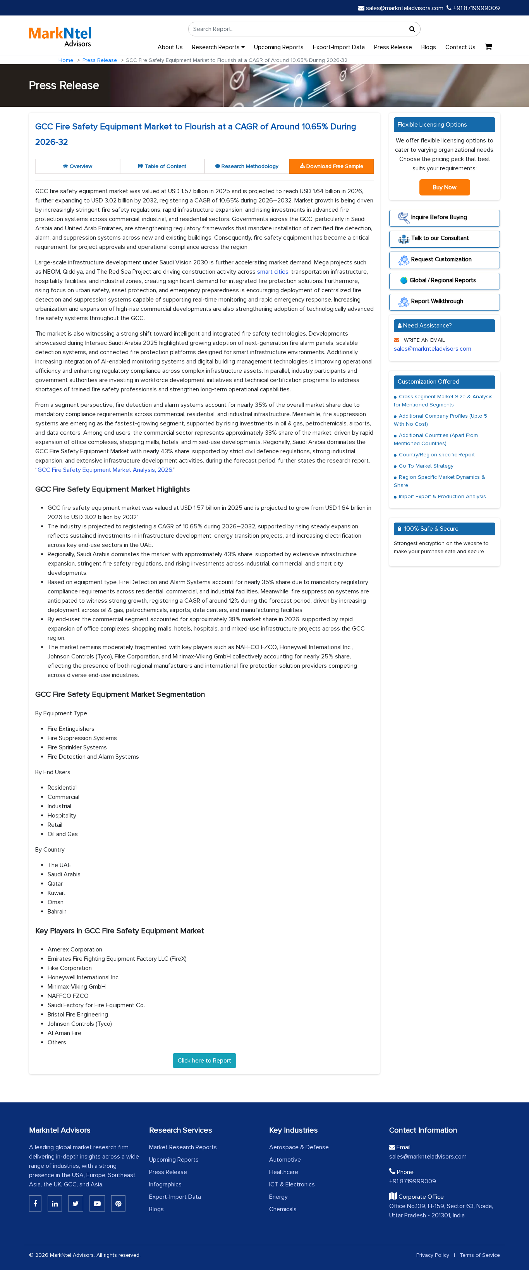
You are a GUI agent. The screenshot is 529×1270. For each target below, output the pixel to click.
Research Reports (216, 47)
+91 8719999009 (476, 8)
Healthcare (283, 1172)
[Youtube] (97, 1203)
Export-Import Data (339, 47)
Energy (278, 1197)
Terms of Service (480, 1255)
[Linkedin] (35, 1203)
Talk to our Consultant (439, 238)
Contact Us (460, 47)
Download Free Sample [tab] (334, 166)
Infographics (165, 1184)
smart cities (273, 272)
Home (65, 60)
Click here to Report (204, 1060)
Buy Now (445, 187)
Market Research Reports (183, 1147)
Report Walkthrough (436, 301)
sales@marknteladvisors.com (404, 8)
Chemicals (283, 1209)
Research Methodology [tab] (249, 166)
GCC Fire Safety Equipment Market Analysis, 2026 (105, 470)
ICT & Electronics (292, 1184)
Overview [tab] (80, 166)
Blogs (428, 47)
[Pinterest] (118, 1203)
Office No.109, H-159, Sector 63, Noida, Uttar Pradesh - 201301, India (441, 1210)
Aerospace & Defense (299, 1147)
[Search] (412, 29)
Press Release (393, 47)
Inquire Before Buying (438, 217)
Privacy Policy (432, 1255)
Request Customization (441, 258)
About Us (170, 47)
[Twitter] (75, 1203)
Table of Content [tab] (164, 166)
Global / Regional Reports (443, 280)
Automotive (285, 1160)
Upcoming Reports (279, 47)
